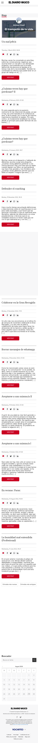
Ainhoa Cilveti (19, 25)
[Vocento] (19, 729)
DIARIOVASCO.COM (19, 708)
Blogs (4, 15)
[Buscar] (34, 660)
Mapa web (27, 736)
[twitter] (20, 717)
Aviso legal (15, 734)
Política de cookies (18, 739)
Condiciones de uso (24, 734)
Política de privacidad (11, 736)
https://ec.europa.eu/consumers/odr (20, 724)
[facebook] (17, 717)
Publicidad (20, 736)
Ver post (10, 77)
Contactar (9, 734)
